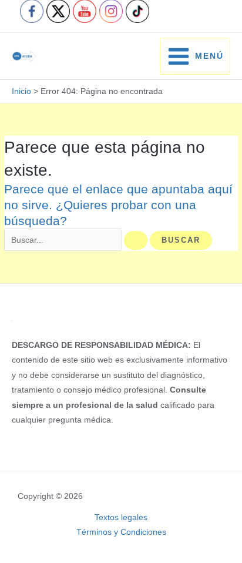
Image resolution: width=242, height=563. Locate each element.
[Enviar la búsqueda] (135, 240)
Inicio (21, 91)
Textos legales (121, 517)
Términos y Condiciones (121, 532)
